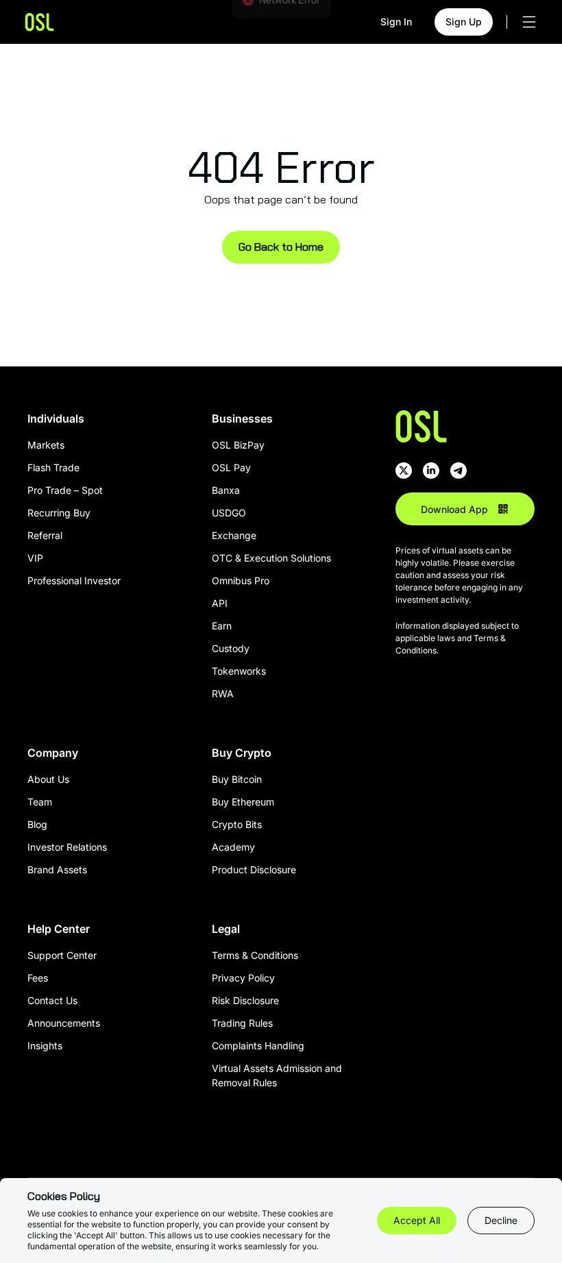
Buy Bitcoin (237, 779)
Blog (37, 824)
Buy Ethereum (243, 802)
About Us (48, 779)
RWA (223, 693)
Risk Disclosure (245, 1000)
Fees (37, 978)
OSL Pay (231, 467)
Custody (230, 648)
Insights (44, 1045)
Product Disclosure (254, 869)
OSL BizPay (238, 445)
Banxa (226, 490)
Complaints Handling (258, 1045)
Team (39, 802)
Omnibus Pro (240, 580)
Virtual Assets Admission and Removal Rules (277, 1075)
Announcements (63, 1023)
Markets (45, 445)
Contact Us (52, 1000)
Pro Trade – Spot (65, 490)
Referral (44, 535)
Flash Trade (53, 467)
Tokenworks (239, 671)
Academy (233, 847)
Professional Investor (74, 580)
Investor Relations (67, 847)
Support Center (62, 955)
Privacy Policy (243, 978)
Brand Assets (57, 869)
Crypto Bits (237, 824)
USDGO (229, 512)
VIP (35, 558)
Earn (222, 626)
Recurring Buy (58, 512)
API (220, 603)
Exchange (234, 535)
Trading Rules (242, 1023)
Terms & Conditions (255, 955)
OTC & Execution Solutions (271, 558)
